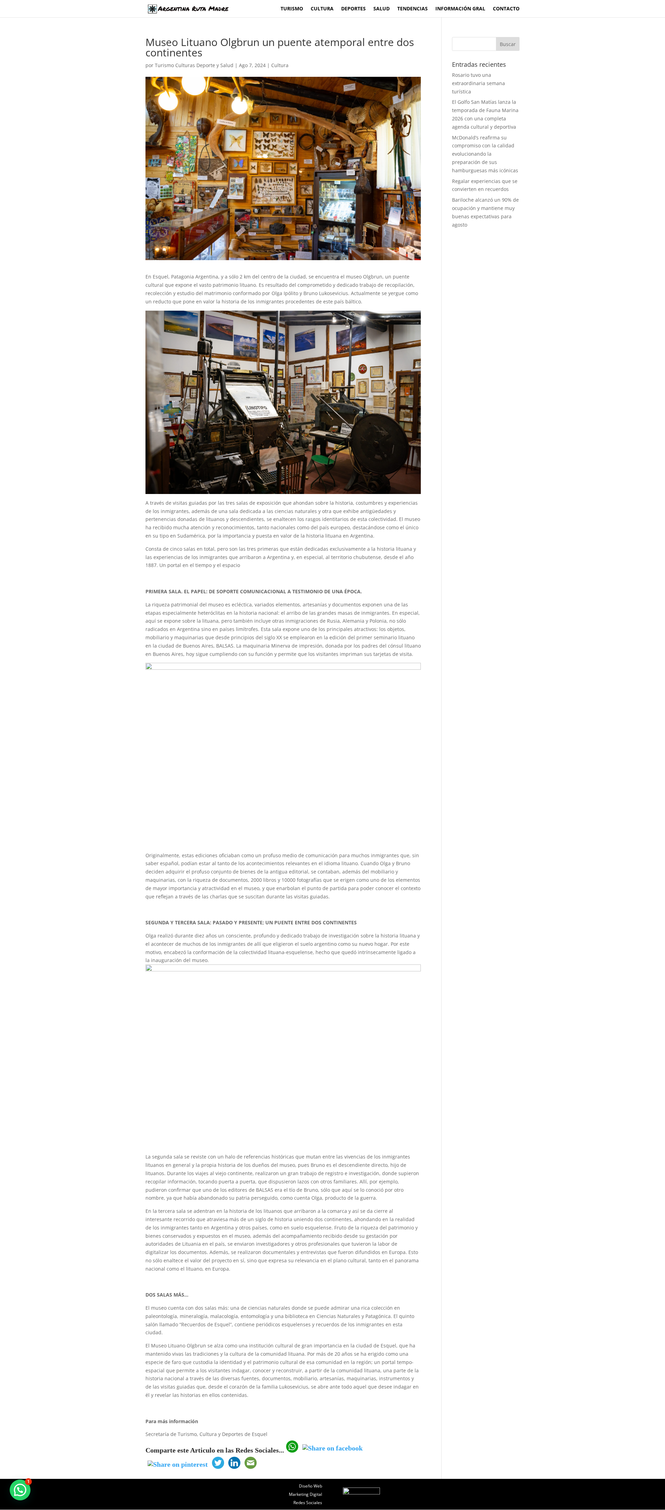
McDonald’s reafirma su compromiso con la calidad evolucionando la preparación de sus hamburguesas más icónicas (485, 154)
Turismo (292, 9)
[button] (20, 1490)
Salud (381, 9)
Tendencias (412, 9)
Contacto (506, 9)
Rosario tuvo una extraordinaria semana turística (478, 83)
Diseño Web (310, 1486)
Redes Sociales (307, 1503)
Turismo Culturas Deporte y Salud (194, 65)
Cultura (322, 9)
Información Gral (460, 9)
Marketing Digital (305, 1494)
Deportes (353, 9)
